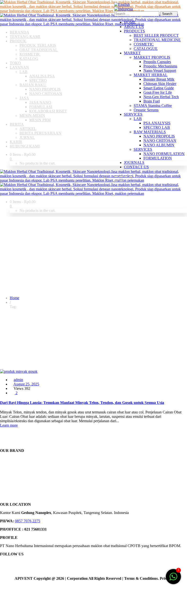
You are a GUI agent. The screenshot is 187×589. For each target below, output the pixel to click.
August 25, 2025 (26, 384)
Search (167, 14)
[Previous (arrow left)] (116, 181)
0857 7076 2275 (27, 521)
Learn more (9, 425)
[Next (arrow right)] (121, 181)
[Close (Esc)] (131, 176)
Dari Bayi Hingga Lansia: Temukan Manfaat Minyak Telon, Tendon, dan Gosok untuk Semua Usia (82, 403)
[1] (173, 579)
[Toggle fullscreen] (121, 176)
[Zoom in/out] (116, 176)
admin (18, 380)
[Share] (126, 176)
